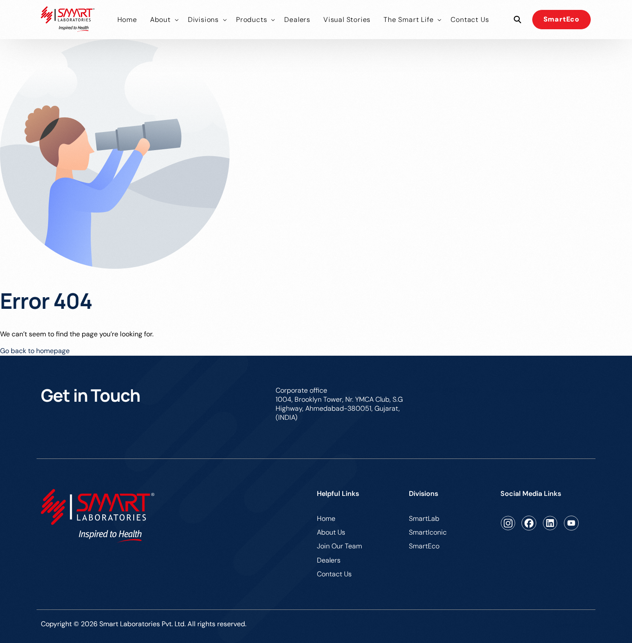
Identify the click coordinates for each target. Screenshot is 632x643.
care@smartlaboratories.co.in (544, 390)
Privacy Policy (569, 625)
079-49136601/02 (450, 390)
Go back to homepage (35, 350)
